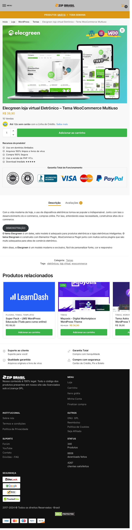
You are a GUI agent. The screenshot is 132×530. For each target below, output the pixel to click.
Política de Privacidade (15, 429)
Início (5, 21)
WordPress (23, 21)
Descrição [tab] (54, 202)
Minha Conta (74, 398)
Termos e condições (14, 423)
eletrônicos (53, 263)
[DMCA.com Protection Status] (65, 514)
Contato (7, 452)
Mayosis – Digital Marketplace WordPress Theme (78, 320)
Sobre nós (8, 418)
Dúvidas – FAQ (11, 457)
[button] (123, 5)
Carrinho (72, 387)
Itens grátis (73, 393)
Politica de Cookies (78, 426)
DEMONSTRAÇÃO (15, 228)
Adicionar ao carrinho (72, 132)
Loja (13, 21)
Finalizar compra (76, 404)
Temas (36, 21)
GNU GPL (73, 418)
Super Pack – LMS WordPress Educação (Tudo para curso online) (26, 320)
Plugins (10, 315)
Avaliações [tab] (73, 202)
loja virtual (65, 263)
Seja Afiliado (74, 431)
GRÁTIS (61, 15)
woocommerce (79, 263)
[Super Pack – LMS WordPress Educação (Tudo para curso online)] (29, 296)
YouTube (7, 448)
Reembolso (73, 422)
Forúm (6, 443)
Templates (28, 315)
